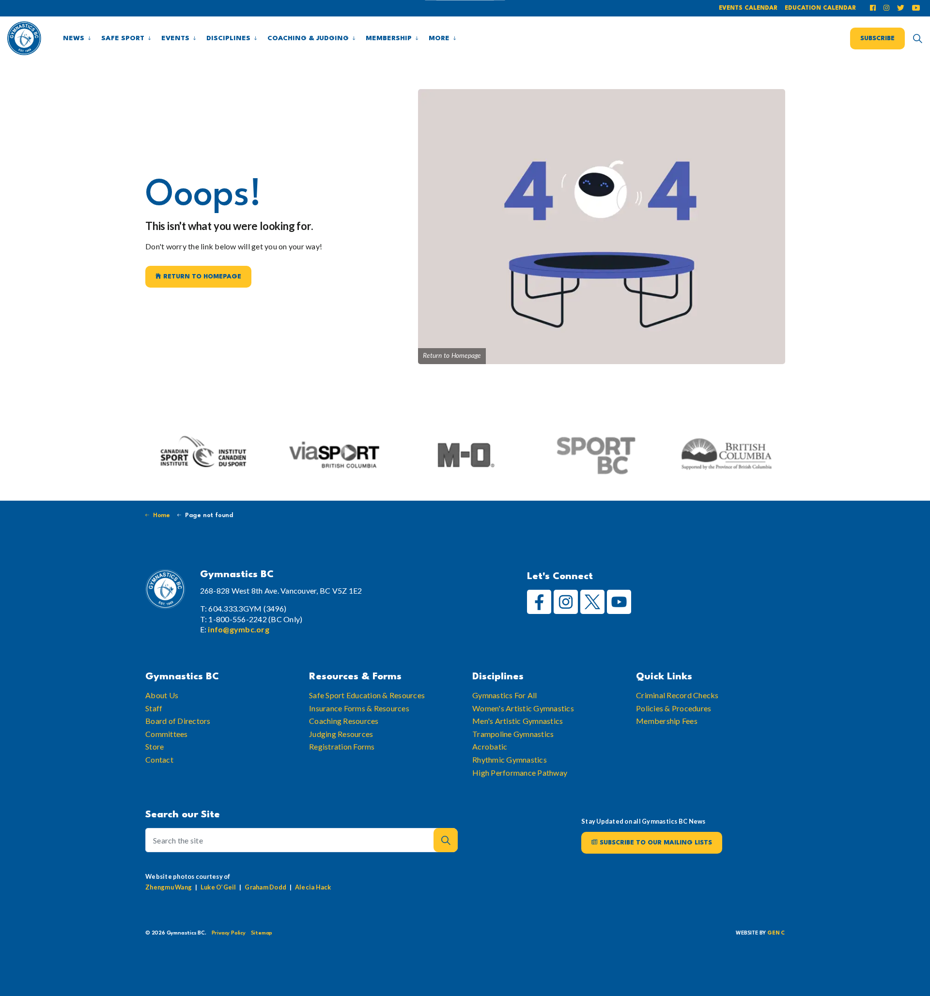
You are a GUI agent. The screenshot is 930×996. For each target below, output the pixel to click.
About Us (161, 695)
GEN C (776, 933)
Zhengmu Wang (168, 887)
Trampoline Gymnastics (513, 733)
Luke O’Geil (218, 887)
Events (175, 38)
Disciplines (228, 38)
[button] (446, 840)
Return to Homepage (202, 277)
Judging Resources (341, 733)
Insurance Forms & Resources (359, 708)
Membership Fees (667, 720)
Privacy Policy (229, 933)
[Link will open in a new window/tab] (874, 8)
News (73, 38)
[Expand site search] (917, 38)
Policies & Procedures (673, 708)
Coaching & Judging (308, 38)
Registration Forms (342, 746)
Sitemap (262, 933)
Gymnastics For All (504, 695)
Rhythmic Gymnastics (509, 759)
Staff (153, 708)
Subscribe (877, 38)
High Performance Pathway (519, 772)
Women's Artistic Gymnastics (523, 708)
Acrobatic (489, 746)
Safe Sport (122, 38)
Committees (166, 733)
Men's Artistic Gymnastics (517, 720)
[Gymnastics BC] (24, 38)
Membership (389, 38)
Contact (159, 759)
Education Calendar (820, 8)
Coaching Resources (344, 720)
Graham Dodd (265, 887)
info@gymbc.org (238, 629)
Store (154, 746)
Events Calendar (748, 8)
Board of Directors (178, 720)
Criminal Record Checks (677, 695)
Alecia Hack (313, 887)
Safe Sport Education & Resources (367, 695)
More (439, 38)
